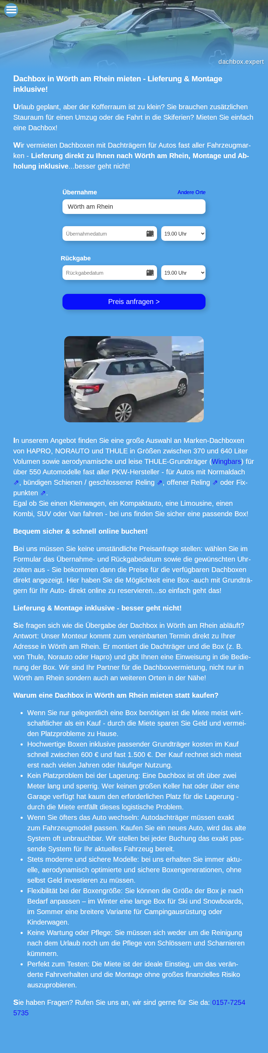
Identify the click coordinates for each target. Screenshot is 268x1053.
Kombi (23, 514)
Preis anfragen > (134, 301)
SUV (44, 514)
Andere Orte (192, 192)
